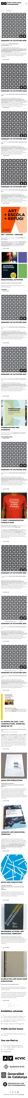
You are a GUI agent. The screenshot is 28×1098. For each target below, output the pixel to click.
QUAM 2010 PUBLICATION (11, 882)
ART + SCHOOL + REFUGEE (12, 235)
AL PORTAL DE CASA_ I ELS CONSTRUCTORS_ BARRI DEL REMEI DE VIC (13, 724)
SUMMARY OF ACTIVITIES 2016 (13, 470)
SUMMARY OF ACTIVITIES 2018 (13, 322)
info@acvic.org (7, 1051)
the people (22, 1094)
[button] (26, 3)
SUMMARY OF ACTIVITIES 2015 (13, 573)
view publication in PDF (6, 436)
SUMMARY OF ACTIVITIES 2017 (13, 374)
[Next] (18, 1005)
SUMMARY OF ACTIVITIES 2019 (13, 41)
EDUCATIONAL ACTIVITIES (12, 280)
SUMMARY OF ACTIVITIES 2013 (13, 673)
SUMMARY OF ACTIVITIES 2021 (13, 187)
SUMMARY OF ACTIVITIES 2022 (13, 139)
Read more (6, 59)
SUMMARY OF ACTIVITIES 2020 (14, 91)
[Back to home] (11, 3)
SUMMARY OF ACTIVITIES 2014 (13, 624)
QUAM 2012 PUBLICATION (11, 780)
